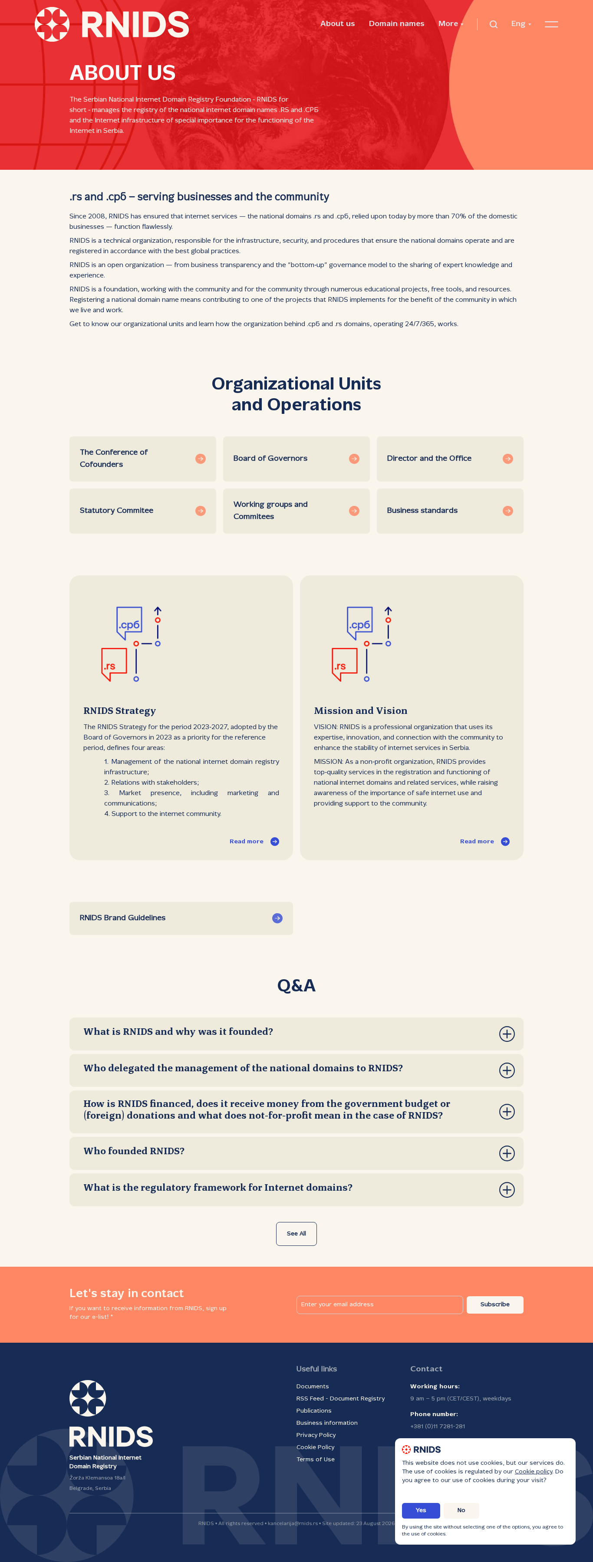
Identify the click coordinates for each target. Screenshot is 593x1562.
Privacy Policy (316, 1435)
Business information (327, 1423)
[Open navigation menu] (551, 24)
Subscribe (495, 1305)
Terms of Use (315, 1460)
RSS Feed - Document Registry (340, 1399)
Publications (314, 1411)
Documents (312, 1387)
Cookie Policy (315, 1447)
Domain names (397, 24)
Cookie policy (533, 1472)
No (461, 1510)
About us (337, 24)
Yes (421, 1510)
